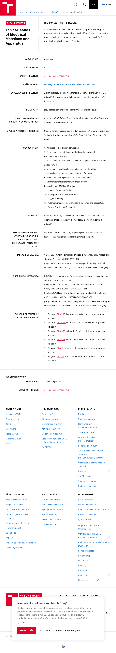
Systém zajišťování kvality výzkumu (18, 516)
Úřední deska (84, 529)
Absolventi (86, 575)
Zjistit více (22, 623)
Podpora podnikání (87, 486)
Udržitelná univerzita (88, 504)
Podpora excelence (15, 504)
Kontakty (82, 565)
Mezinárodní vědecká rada (18, 509)
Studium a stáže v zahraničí (91, 457)
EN (93, 4)
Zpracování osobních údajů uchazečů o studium (54, 440)
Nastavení (45, 630)
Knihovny (86, 471)
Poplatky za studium (87, 445)
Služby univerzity (50, 514)
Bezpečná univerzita (87, 514)
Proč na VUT (48, 414)
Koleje (8, 424)
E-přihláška (47, 447)
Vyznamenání (84, 519)
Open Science (12, 532)
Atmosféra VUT (13, 414)
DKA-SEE (61, 339)
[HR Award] (63, 646)
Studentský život (13, 438)
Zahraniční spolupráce (52, 504)
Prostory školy (12, 419)
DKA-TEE (61, 348)
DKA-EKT (61, 314)
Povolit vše (26, 630)
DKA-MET (61, 331)
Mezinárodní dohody (51, 519)
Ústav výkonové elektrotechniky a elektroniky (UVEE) (69, 84)
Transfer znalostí (14, 528)
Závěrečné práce (86, 432)
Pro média (83, 570)
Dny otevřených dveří (52, 424)
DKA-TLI (60, 356)
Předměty (55, 12)
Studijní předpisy (86, 440)
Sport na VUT (12, 433)
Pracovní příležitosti (91, 537)
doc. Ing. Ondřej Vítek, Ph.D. (56, 76)
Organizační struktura (88, 525)
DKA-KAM (61, 322)
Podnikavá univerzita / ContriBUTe (94, 509)
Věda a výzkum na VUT (16, 499)
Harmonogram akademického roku (87, 426)
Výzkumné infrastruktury (17, 523)
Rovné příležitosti (86, 550)
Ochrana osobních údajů (89, 533)
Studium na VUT (37, 12)
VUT (21, 12)
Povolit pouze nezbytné (68, 630)
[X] (106, 612)
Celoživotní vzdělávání (52, 433)
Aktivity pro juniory (51, 428)
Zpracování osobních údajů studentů (90, 452)
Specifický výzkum (14, 547)
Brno (8, 443)
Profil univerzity (85, 499)
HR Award (83, 560)
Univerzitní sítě (49, 524)
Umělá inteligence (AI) (88, 580)
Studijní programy (50, 419)
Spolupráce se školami (52, 509)
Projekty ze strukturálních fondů (21, 542)
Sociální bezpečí (85, 476)
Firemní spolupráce (51, 499)
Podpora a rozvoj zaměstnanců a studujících (93, 544)
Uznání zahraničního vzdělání (91, 462)
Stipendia (82, 466)
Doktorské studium (87, 437)
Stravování (11, 428)
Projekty (9, 537)
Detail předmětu (74, 12)
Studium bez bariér (87, 481)
